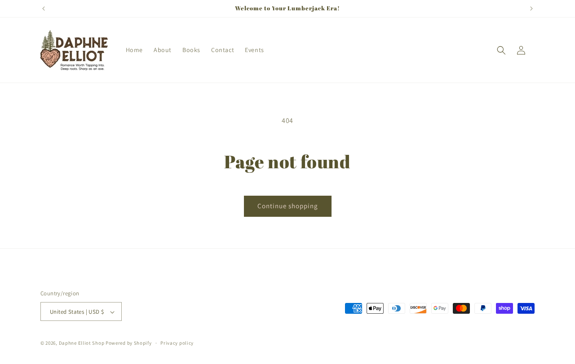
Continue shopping (287, 206)
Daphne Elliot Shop (82, 343)
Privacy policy (177, 343)
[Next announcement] (531, 8)
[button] (501, 50)
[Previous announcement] (43, 8)
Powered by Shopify (129, 343)
